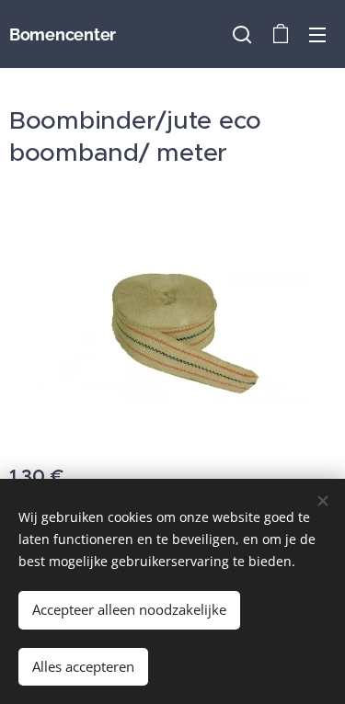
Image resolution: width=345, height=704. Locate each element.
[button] (242, 34)
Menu (317, 34)
